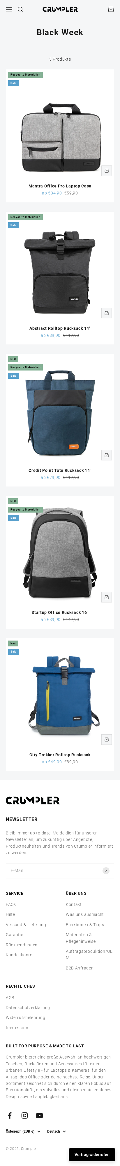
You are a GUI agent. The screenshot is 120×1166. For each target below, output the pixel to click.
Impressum (17, 1027)
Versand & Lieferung (26, 924)
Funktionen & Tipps (85, 924)
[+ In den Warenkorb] (106, 170)
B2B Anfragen (79, 968)
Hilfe (10, 914)
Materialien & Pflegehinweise (81, 937)
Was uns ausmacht (85, 914)
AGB (10, 997)
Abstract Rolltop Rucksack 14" (59, 328)
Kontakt (74, 904)
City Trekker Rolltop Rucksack (59, 754)
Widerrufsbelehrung (25, 1017)
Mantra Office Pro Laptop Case (60, 186)
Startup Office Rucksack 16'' (60, 612)
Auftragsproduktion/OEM (89, 954)
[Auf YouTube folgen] (39, 1115)
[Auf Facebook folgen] (10, 1115)
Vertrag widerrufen (92, 1154)
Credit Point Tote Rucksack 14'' (60, 470)
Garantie (14, 934)
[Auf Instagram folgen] (25, 1115)
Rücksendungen (22, 945)
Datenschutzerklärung (28, 1007)
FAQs (11, 904)
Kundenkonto (19, 954)
